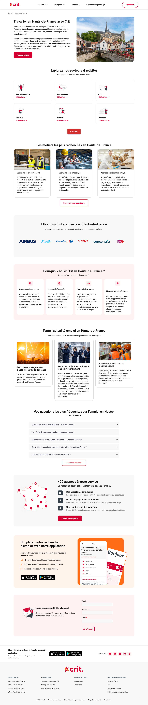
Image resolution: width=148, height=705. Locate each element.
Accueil (10, 13)
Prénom (85, 609)
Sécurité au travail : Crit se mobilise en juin (111, 364)
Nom (84, 618)
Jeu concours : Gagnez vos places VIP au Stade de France (31, 368)
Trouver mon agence (70, 518)
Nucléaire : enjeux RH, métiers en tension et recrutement (74, 367)
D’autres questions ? (74, 463)
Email (85, 601)
